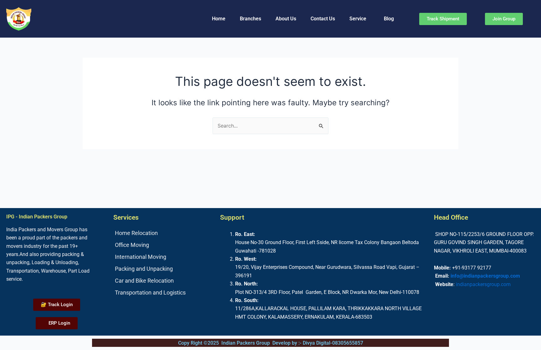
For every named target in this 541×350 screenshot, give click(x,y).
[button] (359, 18)
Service (357, 19)
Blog (389, 19)
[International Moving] (163, 257)
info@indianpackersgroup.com (485, 276)
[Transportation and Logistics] (163, 293)
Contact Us (323, 19)
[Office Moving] (163, 245)
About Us (286, 19)
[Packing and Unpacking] (163, 269)
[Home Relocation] (163, 233)
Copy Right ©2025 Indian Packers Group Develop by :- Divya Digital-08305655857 (270, 343)
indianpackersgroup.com (483, 284)
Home (218, 19)
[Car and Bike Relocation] (163, 281)
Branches (250, 19)
